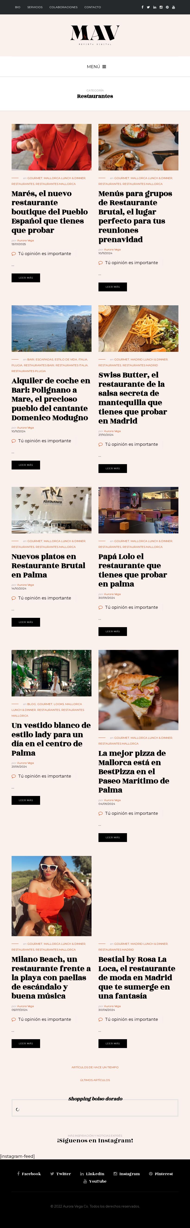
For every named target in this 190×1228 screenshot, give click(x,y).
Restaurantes (23, 184)
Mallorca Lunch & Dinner (65, 178)
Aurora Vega (25, 240)
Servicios (34, 7)
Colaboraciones (63, 7)
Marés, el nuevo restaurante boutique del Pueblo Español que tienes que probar (50, 212)
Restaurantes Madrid (140, 365)
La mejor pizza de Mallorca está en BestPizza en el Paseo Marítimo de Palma (133, 771)
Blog (31, 704)
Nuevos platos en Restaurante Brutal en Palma (48, 566)
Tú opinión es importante (44, 253)
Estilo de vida (66, 359)
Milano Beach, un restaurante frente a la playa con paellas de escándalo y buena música (51, 977)
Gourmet (34, 178)
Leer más (26, 277)
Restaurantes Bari (39, 365)
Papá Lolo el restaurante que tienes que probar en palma (132, 570)
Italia (83, 359)
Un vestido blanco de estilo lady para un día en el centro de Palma (51, 739)
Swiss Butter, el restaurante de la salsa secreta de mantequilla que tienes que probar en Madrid (132, 398)
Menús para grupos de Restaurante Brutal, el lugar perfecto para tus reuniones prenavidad (135, 217)
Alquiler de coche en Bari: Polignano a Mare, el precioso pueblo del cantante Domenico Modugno (51, 399)
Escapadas (44, 359)
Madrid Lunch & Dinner (149, 359)
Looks (59, 704)
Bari (30, 359)
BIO (17, 7)
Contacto (92, 7)
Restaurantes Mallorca (56, 184)
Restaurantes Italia (72, 365)
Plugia (17, 365)
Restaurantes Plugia (29, 371)
